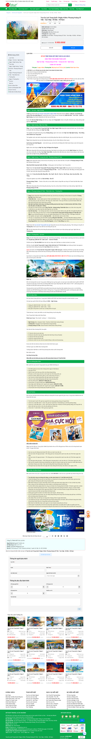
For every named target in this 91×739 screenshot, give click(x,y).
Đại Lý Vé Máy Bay (51, 707)
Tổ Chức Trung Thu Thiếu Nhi (74, 702)
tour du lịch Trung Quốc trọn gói (42, 225)
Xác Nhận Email (14, 573)
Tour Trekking (29, 707)
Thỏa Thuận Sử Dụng (11, 705)
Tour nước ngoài (34, 9)
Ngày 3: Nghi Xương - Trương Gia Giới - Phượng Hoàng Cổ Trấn (16, 68)
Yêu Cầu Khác (13, 596)
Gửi (82, 720)
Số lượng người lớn (15, 584)
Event (47, 1)
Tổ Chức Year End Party (73, 698)
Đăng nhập (82, 5)
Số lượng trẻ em (14, 590)
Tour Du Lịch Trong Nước (32, 698)
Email (12, 567)
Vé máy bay (66, 1)
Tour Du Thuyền (30, 703)
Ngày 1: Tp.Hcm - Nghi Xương (16, 60)
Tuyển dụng (54, 1)
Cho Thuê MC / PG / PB (52, 697)
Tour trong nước (22, 9)
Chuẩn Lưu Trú (49, 590)
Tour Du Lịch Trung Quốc (17, 12)
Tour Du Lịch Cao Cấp (31, 697)
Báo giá (73, 47)
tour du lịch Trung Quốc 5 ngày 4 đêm (46, 113)
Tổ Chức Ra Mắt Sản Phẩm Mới (75, 703)
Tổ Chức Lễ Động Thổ (72, 697)
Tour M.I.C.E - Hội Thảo (32, 700)
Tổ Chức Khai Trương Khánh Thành (76, 705)
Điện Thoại (48, 567)
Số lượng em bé (49, 584)
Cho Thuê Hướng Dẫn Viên (53, 698)
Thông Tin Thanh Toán (11, 700)
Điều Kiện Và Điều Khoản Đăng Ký (14, 697)
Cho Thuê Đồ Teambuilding (53, 695)
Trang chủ (8, 12)
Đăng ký (77, 5)
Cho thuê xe (82, 1)
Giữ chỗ (51, 47)
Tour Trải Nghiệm (30, 705)
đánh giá (50, 21)
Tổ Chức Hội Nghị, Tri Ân (73, 700)
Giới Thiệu (8, 695)
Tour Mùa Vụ (79, 9)
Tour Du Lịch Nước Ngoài (32, 695)
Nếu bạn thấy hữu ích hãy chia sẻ (32, 536)
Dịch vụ (11, 83)
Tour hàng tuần (13, 9)
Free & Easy (74, 1)
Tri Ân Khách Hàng (10, 703)
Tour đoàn (44, 9)
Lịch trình (11, 58)
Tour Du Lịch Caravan (31, 702)
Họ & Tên (13, 562)
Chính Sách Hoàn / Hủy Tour (13, 698)
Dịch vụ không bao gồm (15, 87)
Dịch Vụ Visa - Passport (52, 703)
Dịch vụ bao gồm (13, 85)
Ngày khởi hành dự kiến (51, 573)
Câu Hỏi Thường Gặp (11, 707)
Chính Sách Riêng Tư (11, 702)
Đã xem (54, 21)
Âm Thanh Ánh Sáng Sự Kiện (53, 700)
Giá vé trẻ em (12, 89)
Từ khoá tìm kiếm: (31, 532)
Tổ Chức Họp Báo (71, 695)
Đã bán (59, 21)
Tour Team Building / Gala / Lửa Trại (58, 9)
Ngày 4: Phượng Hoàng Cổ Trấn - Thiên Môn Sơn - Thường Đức (15, 75)
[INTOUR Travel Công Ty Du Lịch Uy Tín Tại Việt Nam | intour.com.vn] (6, 8)
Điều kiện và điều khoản (15, 91)
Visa (60, 1)
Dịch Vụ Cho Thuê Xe (51, 705)
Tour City (71, 9)
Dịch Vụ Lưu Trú (50, 702)
